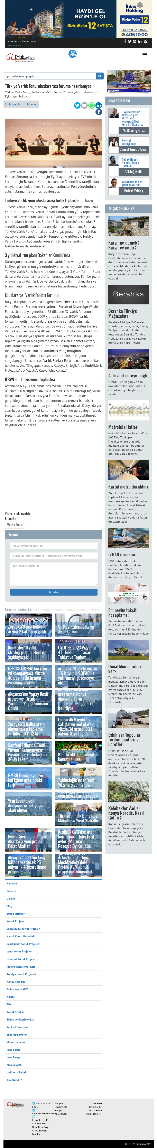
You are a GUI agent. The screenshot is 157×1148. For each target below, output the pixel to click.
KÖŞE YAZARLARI (119, 100)
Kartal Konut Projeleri (20, 936)
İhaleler (11, 891)
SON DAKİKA (14, 45)
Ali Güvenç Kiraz (134, 130)
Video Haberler (16, 1042)
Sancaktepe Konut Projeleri (23, 929)
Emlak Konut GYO (17, 989)
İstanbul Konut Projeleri (22, 959)
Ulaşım (11, 898)
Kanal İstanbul (16, 982)
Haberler (31, 104)
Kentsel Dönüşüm (17, 1027)
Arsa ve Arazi (14, 1065)
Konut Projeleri (16, 921)
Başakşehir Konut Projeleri (23, 944)
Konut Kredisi (15, 1012)
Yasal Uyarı (61, 1113)
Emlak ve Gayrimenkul (20, 1019)
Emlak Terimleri (16, 913)
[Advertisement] (53, 470)
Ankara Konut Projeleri (21, 966)
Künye (58, 1110)
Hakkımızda (61, 1106)
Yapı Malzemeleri (17, 1034)
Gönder (53, 592)
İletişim (59, 1103)
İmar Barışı (13, 1050)
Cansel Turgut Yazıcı (133, 149)
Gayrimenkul (95, 1110)
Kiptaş (11, 997)
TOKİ (9, 1004)
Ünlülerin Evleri (16, 1072)
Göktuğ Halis (133, 171)
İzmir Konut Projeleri (20, 951)
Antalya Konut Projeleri (21, 974)
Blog (9, 906)
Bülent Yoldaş (133, 190)
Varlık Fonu (14, 524)
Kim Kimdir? (14, 1080)
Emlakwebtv (12, 104)
